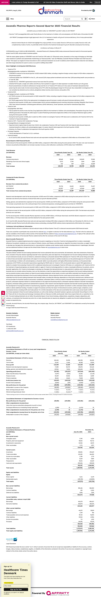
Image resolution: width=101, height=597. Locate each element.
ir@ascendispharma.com (13, 320)
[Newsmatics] (3, 304)
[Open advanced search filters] (85, 19)
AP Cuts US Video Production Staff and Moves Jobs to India (64, 2)
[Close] (29, 565)
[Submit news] (3, 293)
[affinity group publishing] (3, 300)
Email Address (9, 583)
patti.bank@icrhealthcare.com (15, 331)
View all (97, 2)
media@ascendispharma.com (59, 320)
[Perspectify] (3, 296)
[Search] (82, 19)
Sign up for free (16, 589)
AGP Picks (4, 2)
